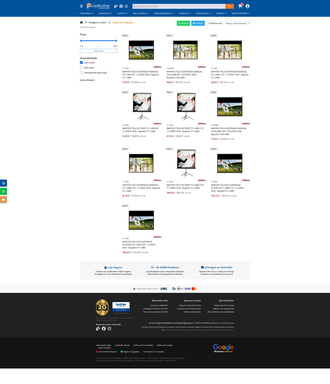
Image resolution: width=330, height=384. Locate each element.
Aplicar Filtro (98, 51)
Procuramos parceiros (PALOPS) (155, 312)
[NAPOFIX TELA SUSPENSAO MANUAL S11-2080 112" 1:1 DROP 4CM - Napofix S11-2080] (230, 49)
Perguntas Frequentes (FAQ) (190, 305)
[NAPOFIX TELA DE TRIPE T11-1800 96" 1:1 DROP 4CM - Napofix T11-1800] (141, 106)
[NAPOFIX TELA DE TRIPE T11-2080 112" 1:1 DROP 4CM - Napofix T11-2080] (186, 106)
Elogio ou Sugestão (131, 351)
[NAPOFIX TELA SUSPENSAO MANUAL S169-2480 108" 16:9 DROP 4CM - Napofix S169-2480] (230, 106)
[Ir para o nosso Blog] (116, 5)
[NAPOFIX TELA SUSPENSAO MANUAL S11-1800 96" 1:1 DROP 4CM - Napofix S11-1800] (141, 49)
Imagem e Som (97, 22)
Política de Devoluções (192, 312)
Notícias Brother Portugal (224, 305)
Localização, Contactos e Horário (155, 308)
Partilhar (184, 23)
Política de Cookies (165, 345)
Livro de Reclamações (107, 351)
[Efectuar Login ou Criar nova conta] (247, 7)
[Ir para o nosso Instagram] (126, 5)
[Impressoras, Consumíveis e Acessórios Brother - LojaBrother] (98, 6)
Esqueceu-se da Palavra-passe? (189, 308)
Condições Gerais (122, 345)
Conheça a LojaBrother (159, 305)
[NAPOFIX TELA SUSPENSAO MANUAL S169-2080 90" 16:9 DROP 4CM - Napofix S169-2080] (186, 49)
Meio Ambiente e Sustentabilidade (221, 312)
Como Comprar (104, 348)
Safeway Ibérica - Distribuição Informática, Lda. (153, 358)
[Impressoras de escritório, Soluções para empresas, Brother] (121, 305)
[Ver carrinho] (241, 7)
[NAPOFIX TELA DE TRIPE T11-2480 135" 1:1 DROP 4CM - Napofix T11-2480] (186, 163)
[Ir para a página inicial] (81, 22)
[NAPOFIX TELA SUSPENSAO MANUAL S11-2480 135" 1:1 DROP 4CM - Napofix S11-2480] (141, 163)
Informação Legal (103, 345)
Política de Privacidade (143, 345)
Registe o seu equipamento (223, 308)
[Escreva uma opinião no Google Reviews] (223, 348)
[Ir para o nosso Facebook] (121, 5)
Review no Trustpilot (155, 351)
